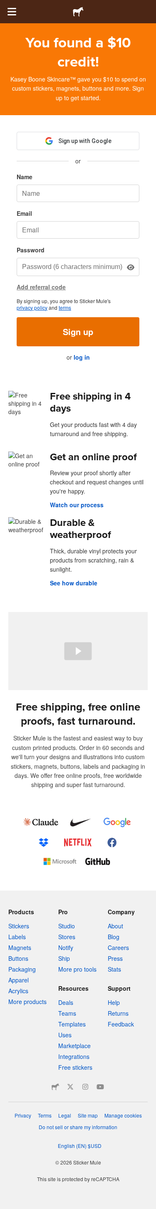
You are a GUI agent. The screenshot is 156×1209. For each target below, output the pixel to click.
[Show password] (130, 267)
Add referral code (41, 287)
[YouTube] (100, 1087)
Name (24, 177)
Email (24, 213)
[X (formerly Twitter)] (70, 1087)
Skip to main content (6, 6)
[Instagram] (85, 1087)
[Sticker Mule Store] (55, 1087)
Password (31, 250)
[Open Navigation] (11, 11)
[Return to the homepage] (78, 11)
